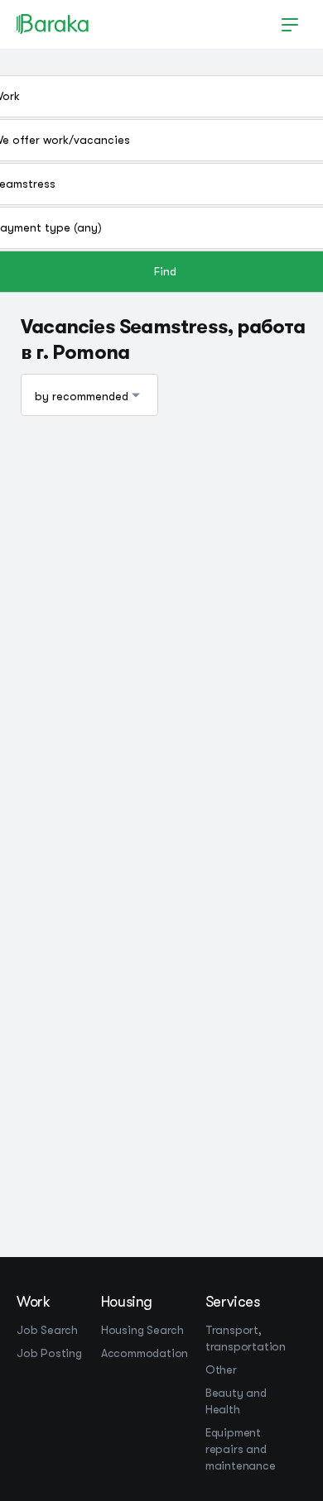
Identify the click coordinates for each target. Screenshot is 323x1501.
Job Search (47, 1329)
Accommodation (144, 1353)
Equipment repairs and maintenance (240, 1449)
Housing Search (142, 1329)
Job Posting (49, 1353)
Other (221, 1369)
